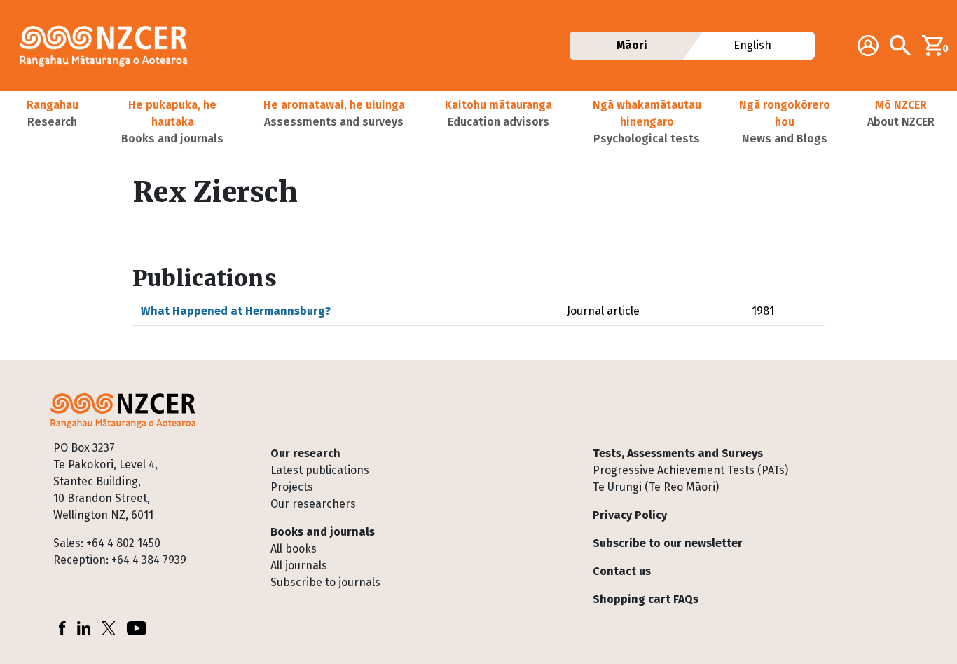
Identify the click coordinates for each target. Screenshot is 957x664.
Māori (632, 45)
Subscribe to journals (325, 582)
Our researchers (313, 503)
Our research (305, 453)
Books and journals (322, 531)
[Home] (109, 46)
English (753, 45)
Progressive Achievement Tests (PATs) (690, 470)
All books (293, 548)
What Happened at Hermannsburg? (236, 311)
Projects (291, 487)
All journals (298, 565)
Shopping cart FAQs (645, 599)
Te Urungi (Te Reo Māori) (656, 487)
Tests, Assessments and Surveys (678, 453)
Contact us (622, 571)
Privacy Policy (630, 515)
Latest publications (319, 470)
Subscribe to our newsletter (668, 543)
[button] (52, 122)
